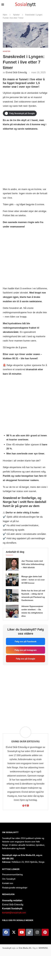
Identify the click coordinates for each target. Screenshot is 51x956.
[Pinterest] (45, 932)
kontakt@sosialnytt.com (14, 912)
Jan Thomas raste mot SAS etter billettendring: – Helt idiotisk (33, 564)
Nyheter (16, 15)
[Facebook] (6, 932)
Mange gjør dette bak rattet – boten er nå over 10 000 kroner (33, 579)
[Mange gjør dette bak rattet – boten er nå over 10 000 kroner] (12, 579)
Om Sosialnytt (10, 832)
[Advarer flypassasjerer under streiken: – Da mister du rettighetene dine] (12, 611)
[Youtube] (21, 932)
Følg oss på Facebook (25, 641)
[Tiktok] (29, 932)
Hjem (5, 15)
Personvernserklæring (12, 874)
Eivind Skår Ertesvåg (16, 72)
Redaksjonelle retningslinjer (14, 888)
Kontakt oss (7, 883)
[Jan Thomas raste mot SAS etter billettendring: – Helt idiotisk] (12, 564)
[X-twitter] (13, 932)
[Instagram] (37, 932)
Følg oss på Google (25, 658)
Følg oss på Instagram (26, 650)
